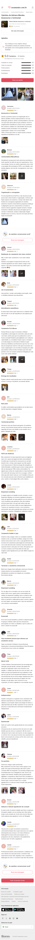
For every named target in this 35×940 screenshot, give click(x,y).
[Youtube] (17, 918)
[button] (17, 237)
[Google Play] (19, 911)
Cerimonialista (5, 12)
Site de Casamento (23, 901)
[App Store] (7, 911)
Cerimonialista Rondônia (17, 12)
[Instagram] (13, 918)
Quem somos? (19, 899)
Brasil (6, 927)
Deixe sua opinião (17, 80)
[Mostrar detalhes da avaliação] (17, 110)
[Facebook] (2, 918)
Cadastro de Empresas (7, 899)
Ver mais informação (17, 31)
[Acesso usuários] (32, 7)
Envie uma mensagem (17, 240)
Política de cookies (19, 894)
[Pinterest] (9, 918)
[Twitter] (6, 918)
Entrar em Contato (6, 891)
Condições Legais (17, 891)
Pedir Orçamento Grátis (17, 880)
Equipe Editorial (5, 901)
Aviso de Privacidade (6, 894)
